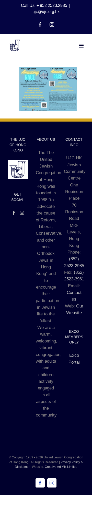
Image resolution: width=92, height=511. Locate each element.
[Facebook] (14, 213)
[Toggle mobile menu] (81, 45)
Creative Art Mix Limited (61, 467)
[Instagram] (22, 213)
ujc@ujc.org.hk (46, 11)
